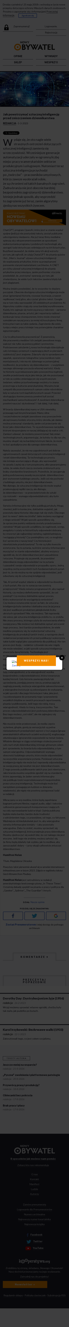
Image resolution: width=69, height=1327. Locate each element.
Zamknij (16, 665)
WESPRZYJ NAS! (36, 660)
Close (62, 657)
